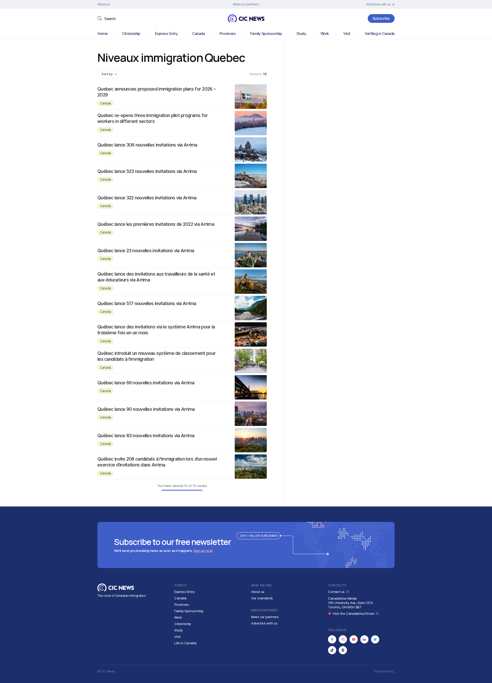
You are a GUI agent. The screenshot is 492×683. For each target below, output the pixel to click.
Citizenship (131, 33)
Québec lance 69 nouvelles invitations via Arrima (145, 382)
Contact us (337, 592)
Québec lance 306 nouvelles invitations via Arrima (147, 145)
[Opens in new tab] (332, 639)
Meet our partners (265, 617)
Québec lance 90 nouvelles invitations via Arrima (145, 409)
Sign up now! (203, 551)
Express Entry (166, 33)
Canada (198, 33)
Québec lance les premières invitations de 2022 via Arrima (155, 224)
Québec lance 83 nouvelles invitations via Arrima (145, 435)
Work (325, 33)
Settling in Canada (380, 33)
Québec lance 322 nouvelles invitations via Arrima (147, 197)
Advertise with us (264, 623)
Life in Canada (185, 643)
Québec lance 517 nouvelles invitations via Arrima (146, 303)
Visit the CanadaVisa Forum (354, 613)
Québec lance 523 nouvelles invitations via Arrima (147, 171)
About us (257, 592)
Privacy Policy (384, 671)
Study (301, 33)
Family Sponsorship (266, 33)
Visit (347, 33)
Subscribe (381, 18)
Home (102, 33)
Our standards (262, 598)
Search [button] (110, 18)
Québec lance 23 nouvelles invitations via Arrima (145, 250)
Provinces (227, 33)
